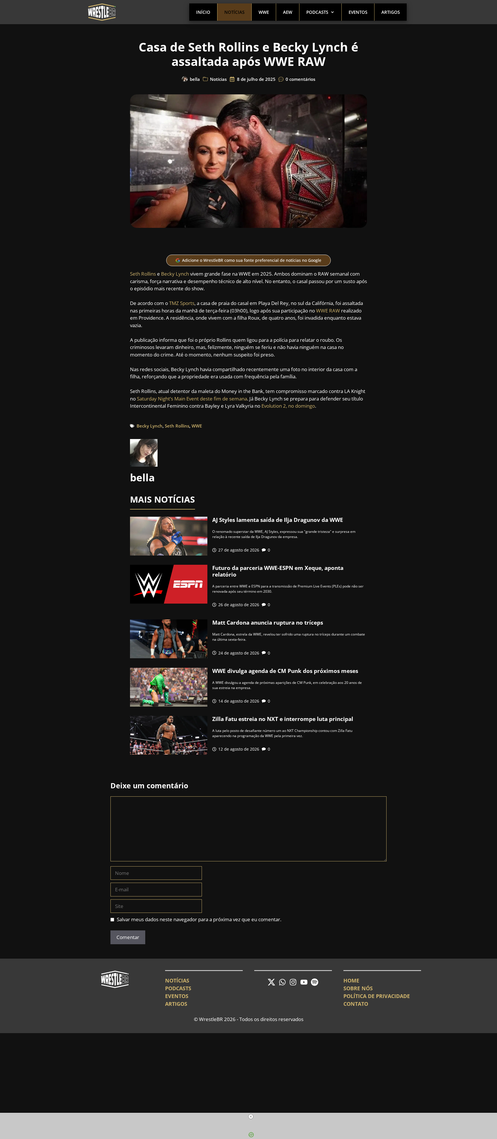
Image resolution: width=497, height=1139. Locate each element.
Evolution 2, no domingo (288, 405)
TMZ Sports (181, 303)
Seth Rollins (143, 273)
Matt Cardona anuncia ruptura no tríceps (267, 622)
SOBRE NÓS (358, 988)
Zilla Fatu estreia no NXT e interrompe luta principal (282, 719)
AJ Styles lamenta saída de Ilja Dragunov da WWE (277, 520)
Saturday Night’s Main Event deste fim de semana (192, 398)
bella (195, 79)
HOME (351, 980)
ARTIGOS (176, 1003)
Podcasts (317, 12)
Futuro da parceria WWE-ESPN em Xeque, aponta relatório (277, 571)
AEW (287, 12)
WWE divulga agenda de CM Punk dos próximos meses (285, 671)
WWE (264, 12)
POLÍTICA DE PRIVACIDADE (376, 996)
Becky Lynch (175, 273)
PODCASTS (178, 988)
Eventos (358, 12)
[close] (250, 1116)
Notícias (234, 12)
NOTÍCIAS (177, 980)
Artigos (390, 12)
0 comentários (300, 79)
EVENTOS (176, 996)
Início (203, 12)
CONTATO (355, 1003)
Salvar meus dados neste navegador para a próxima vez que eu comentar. (199, 919)
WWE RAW (328, 310)
